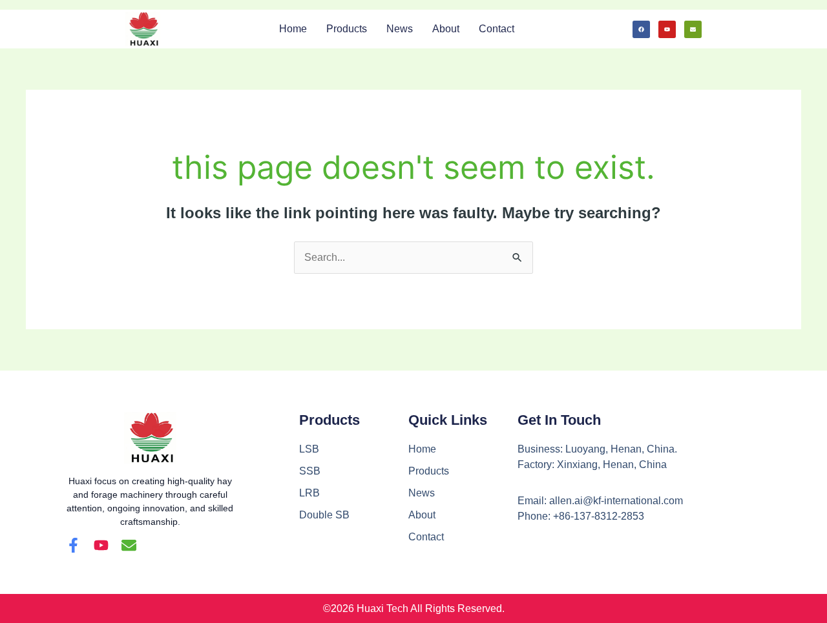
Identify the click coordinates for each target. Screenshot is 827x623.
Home (293, 28)
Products (346, 28)
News (399, 28)
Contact (496, 28)
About (445, 28)
